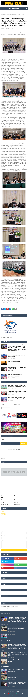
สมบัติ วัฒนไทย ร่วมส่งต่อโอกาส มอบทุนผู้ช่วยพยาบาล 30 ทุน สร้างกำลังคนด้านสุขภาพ (17, 386)
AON (3, 28)
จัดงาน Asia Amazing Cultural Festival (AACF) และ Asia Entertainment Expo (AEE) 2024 (17, 369)
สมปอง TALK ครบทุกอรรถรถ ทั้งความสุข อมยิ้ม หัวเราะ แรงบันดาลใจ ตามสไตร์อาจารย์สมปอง (17, 654)
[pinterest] (7, 568)
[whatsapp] (20, 565)
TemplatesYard (13, 693)
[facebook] (7, 558)
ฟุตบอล (2, 404)
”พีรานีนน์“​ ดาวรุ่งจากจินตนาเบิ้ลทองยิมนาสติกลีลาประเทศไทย (15, 375)
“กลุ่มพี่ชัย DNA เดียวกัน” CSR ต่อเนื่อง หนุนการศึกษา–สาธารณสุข (17, 392)
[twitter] (7, 561)
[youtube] (20, 558)
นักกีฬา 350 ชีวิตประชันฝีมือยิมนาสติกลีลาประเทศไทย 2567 (16, 355)
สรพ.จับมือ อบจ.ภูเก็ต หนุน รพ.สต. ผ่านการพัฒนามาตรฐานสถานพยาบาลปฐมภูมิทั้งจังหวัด (16, 628)
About (13, 691)
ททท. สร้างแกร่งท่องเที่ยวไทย (14, 361)
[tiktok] (20, 561)
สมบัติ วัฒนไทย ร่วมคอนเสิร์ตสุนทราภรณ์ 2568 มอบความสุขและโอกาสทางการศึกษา (16, 398)
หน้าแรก (3, 13)
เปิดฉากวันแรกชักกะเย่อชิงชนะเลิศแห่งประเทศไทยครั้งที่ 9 (16, 676)
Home (9, 691)
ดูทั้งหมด (23, 443)
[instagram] (7, 565)
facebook (4, 502)
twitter (17, 502)
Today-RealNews (14, 8)
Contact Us (18, 691)
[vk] (20, 568)
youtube (4, 504)
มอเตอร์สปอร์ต (17, 404)
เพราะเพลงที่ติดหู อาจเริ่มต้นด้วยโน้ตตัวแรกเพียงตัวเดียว (16, 660)
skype (17, 504)
